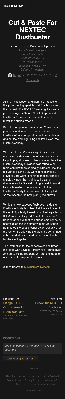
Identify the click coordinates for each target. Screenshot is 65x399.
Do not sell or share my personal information (32, 384)
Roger (17, 75)
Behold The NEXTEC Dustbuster (48, 305)
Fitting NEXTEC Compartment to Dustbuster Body (13, 307)
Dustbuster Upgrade (42, 46)
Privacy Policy (32, 380)
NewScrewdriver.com (37, 267)
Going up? (33, 368)
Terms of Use (14, 380)
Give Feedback (51, 376)
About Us (10, 376)
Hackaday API (51, 380)
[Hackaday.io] (16, 6)
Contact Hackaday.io (29, 376)
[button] (57, 6)
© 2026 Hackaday (33, 390)
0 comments (56, 312)
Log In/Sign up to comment (20, 358)
